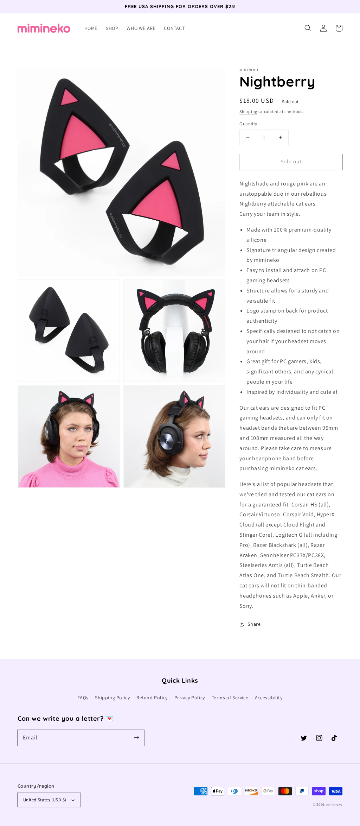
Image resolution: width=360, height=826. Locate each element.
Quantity (248, 124)
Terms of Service (230, 697)
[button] (308, 28)
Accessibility (269, 697)
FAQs (82, 697)
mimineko (334, 804)
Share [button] (254, 624)
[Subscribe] (136, 737)
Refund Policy (152, 697)
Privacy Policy (189, 697)
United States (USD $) (44, 800)
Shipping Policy (112, 697)
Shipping (248, 111)
